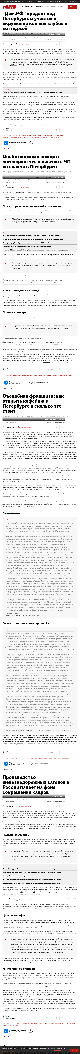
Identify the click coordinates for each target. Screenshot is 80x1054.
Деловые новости (37, 135)
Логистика (55, 375)
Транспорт (34, 1023)
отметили (45, 221)
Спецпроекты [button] (37, 7)
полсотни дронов (40, 351)
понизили (46, 362)
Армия (70, 375)
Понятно (74, 1050)
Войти (72, 6)
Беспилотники (6, 377)
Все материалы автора (22, 44)
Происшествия (38, 375)
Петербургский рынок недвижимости (12, 137)
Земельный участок (48, 135)
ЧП (44, 375)
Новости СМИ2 (7, 148)
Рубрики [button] (25, 7)
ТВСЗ (23, 813)
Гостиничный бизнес (54, 137)
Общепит (18, 758)
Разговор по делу (10, 758)
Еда (36, 758)
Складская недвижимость (41, 137)
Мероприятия (50, 7)
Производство (16, 1025)
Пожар (49, 375)
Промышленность (70, 1023)
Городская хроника (28, 137)
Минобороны (63, 375)
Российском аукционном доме (20, 117)
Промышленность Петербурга (56, 1023)
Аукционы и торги (26, 135)
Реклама (60, 7)
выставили (72, 102)
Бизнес (17, 1023)
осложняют (33, 354)
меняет (50, 358)
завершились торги (53, 109)
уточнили (14, 64)
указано (11, 300)
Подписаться (39, 1)
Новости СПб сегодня (27, 375)
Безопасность (15, 377)
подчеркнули (57, 328)
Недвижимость (59, 135)
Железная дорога (43, 1023)
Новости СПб (16, 135)
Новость (8, 135)
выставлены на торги (29, 119)
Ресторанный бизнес (28, 758)
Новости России (7, 1025)
